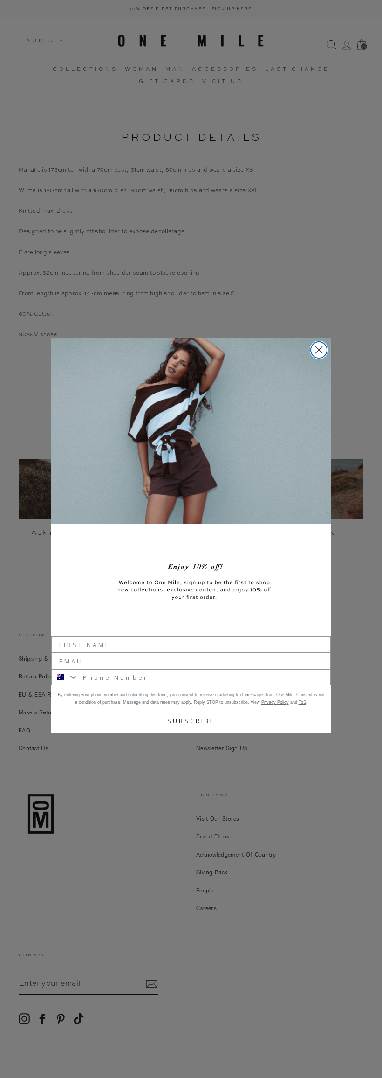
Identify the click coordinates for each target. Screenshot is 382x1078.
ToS (302, 702)
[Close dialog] (319, 350)
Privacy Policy (275, 702)
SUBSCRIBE (191, 721)
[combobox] (65, 677)
